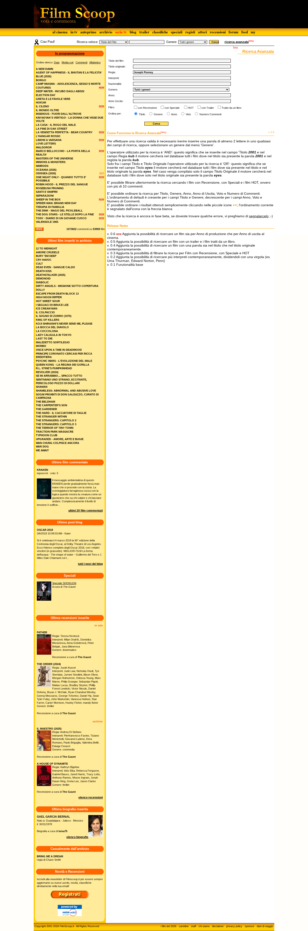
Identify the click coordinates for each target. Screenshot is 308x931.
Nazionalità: (115, 83)
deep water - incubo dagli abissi (60, 91)
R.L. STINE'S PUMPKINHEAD (54, 368)
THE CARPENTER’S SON (51, 405)
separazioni (45, 195)
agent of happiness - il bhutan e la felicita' (69, 72)
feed (244, 32)
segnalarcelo (259, 216)
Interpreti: (113, 78)
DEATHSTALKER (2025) (50, 274)
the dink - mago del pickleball (59, 210)
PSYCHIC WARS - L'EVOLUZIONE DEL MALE (64, 360)
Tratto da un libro (231, 107)
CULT (39, 263)
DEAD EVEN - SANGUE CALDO (55, 267)
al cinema (60, 32)
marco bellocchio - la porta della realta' (63, 153)
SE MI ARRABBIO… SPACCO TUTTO (59, 375)
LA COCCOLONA (47, 331)
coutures (43, 87)
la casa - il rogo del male (56, 124)
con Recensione (147, 107)
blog (133, 32)
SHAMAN (41, 386)
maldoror (44, 147)
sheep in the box (48, 199)
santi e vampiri (47, 191)
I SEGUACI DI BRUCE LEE (52, 304)
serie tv (121, 32)
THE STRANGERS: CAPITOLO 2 (56, 420)
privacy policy (234, 926)
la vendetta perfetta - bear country (64, 132)
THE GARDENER (46, 409)
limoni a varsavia (49, 140)
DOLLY (40, 289)
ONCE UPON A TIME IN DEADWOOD (59, 349)
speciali (176, 32)
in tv (74, 32)
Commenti (81, 62)
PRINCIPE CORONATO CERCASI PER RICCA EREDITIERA (64, 355)
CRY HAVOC (43, 259)
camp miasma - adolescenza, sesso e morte (68, 83)
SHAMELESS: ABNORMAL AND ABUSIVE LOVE (66, 390)
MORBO (41, 346)
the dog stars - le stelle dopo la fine (65, 214)
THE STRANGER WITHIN (51, 416)
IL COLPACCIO (45, 312)
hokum (41, 102)
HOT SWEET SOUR (48, 301)
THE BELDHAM (45, 401)
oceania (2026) (46, 169)
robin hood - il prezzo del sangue (62, 184)
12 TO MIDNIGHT (46, 248)
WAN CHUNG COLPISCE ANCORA (57, 442)
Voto (188, 114)
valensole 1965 (47, 221)
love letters (46, 143)
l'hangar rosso (48, 136)
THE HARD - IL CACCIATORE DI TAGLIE (61, 412)
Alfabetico (95, 62)
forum (233, 32)
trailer (144, 32)
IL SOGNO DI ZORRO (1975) (53, 315)
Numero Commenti (210, 114)
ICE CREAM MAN (46, 308)
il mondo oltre (47, 110)
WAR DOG (42, 446)
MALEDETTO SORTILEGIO (53, 342)
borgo (41, 80)
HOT (191, 107)
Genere (158, 114)
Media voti (67, 62)
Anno (174, 114)
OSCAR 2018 (45, 529)
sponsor (249, 926)
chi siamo (204, 926)
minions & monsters (50, 162)
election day (45, 95)
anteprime (88, 32)
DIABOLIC (42, 282)
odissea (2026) (46, 173)
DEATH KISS (43, 271)
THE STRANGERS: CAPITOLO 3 (56, 424)
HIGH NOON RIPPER (49, 297)
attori (202, 32)
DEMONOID (43, 278)
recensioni (218, 32)
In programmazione (69, 53)
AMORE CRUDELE (47, 252)
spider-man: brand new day (56, 203)
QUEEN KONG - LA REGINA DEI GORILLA (62, 364)
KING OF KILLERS (47, 319)
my (253, 32)
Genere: (171, 42)
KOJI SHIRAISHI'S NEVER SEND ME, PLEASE (64, 323)
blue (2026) (43, 76)
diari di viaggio (265, 926)
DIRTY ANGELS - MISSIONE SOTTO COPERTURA (67, 285)
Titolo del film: (116, 60)
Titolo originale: (117, 66)
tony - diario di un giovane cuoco (61, 218)
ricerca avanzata (237, 42)
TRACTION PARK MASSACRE (54, 431)
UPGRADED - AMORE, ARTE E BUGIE (59, 439)
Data (56, 62)
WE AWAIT (42, 450)
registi (190, 32)
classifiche (160, 32)
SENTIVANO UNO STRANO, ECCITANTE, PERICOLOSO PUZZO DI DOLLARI (61, 381)
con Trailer (207, 107)
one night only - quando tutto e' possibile (61, 179)
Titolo (141, 114)
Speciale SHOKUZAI (64, 583)
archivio (105, 32)
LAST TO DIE (44, 338)
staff (193, 926)
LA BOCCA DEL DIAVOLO (52, 327)
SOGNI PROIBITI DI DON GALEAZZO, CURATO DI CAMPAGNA (67, 396)
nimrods (42, 165)
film (103, 229)
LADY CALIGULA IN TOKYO (53, 334)
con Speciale (172, 107)
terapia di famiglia (50, 207)
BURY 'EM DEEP (46, 255)
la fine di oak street (51, 128)
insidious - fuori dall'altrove (58, 113)
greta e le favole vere (53, 98)
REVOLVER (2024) (47, 372)
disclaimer (218, 926)
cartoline (184, 926)
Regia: (112, 72)
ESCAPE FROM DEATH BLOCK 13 (57, 293)
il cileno (42, 106)
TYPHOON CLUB (46, 435)
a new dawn (44, 68)
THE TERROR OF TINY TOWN (54, 427)
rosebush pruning (50, 188)
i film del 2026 (168, 926)
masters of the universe (54, 158)
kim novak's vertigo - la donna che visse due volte (69, 119)
